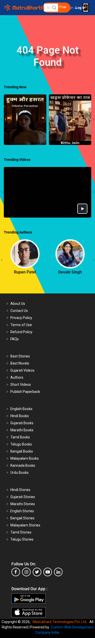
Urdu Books (19, 473)
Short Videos (20, 384)
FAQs (14, 339)
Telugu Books (21, 444)
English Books (21, 409)
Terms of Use (21, 325)
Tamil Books (20, 437)
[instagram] (26, 572)
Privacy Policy (21, 318)
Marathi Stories (22, 504)
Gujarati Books (21, 423)
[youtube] (47, 572)
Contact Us (19, 311)
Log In (80, 7)
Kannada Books (22, 465)
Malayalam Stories (25, 525)
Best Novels (19, 363)
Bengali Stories (22, 518)
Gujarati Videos (22, 370)
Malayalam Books (24, 458)
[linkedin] (58, 572)
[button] (54, 8)
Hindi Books (19, 416)
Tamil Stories (20, 532)
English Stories (22, 511)
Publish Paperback (25, 392)
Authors (16, 377)
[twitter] (37, 572)
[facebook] (15, 572)
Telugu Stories (21, 539)
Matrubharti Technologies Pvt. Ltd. (61, 622)
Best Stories (20, 356)
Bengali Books (21, 451)
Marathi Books (21, 430)
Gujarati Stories (22, 497)
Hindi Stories (20, 490)
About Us (17, 304)
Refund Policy (21, 332)
